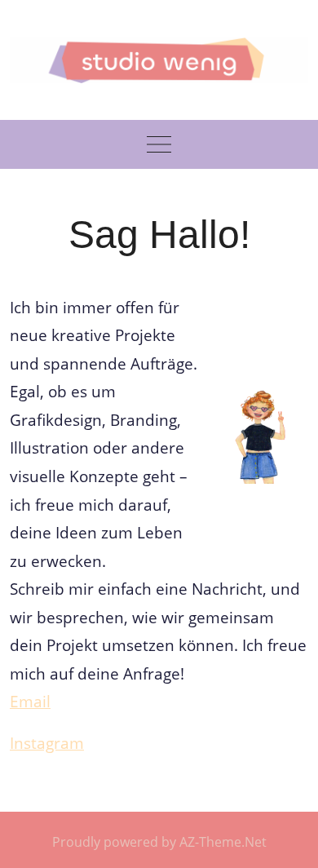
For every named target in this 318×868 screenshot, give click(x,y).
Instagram (47, 743)
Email (30, 701)
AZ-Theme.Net (223, 842)
